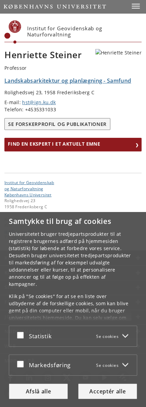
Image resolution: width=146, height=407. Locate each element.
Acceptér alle (107, 391)
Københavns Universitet (28, 194)
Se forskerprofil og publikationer (57, 124)
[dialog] (73, 309)
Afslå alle (38, 391)
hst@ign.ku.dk (39, 102)
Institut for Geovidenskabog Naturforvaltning (29, 185)
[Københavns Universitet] (12, 32)
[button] (136, 6)
